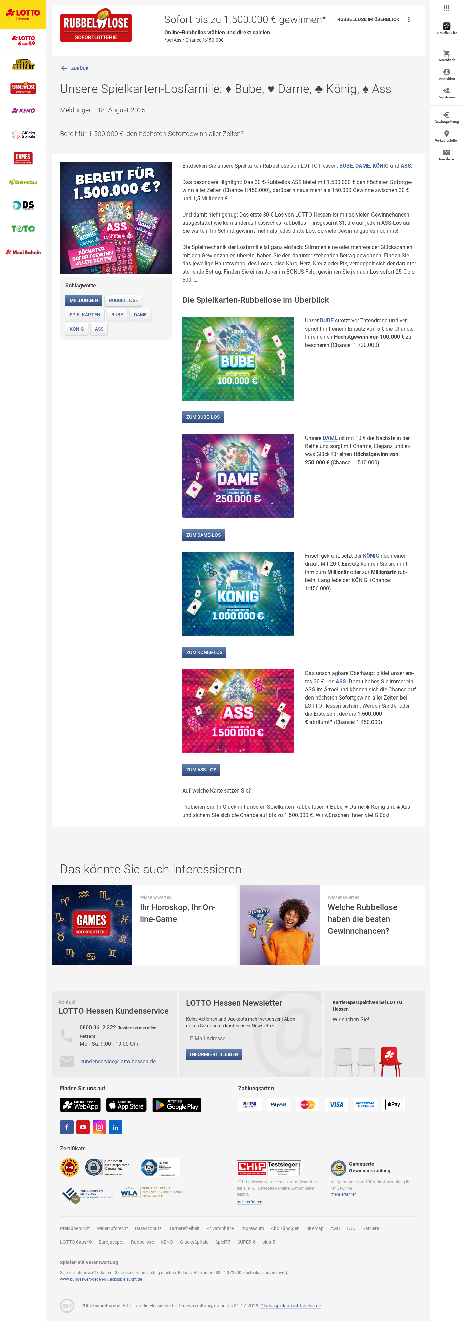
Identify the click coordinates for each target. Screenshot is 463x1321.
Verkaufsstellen (447, 140)
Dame (140, 314)
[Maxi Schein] (23, 252)
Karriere (370, 1228)
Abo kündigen (285, 1228)
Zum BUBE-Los (203, 417)
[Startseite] (23, 14)
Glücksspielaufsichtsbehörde (290, 1305)
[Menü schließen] (446, 8)
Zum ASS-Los (201, 770)
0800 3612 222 (98, 1027)
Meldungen (83, 300)
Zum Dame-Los (203, 535)
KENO (167, 1242)
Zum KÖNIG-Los (204, 652)
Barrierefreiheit (184, 1228)
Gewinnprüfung (447, 122)
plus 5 (268, 1242)
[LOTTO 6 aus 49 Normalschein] (23, 40)
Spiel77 (222, 1242)
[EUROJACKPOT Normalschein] (23, 64)
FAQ (351, 1228)
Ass (99, 329)
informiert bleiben (214, 1054)
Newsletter (447, 159)
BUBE (346, 166)
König (76, 329)
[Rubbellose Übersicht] (23, 87)
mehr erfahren (249, 1201)
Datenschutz (148, 1228)
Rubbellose (123, 300)
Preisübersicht (75, 1228)
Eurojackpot (111, 1242)
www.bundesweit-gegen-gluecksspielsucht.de (101, 1279)
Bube (117, 314)
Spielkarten (84, 314)
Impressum (252, 1228)
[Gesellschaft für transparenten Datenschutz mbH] (109, 1167)
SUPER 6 (246, 1242)
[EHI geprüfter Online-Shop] (69, 1167)
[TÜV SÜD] (160, 1167)
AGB (335, 1228)
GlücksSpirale (194, 1242)
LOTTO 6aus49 (76, 1242)
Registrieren (447, 97)
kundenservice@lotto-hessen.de (118, 1061)
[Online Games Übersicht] (23, 158)
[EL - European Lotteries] (87, 1195)
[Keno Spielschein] (23, 111)
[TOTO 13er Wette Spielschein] (23, 229)
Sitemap (315, 1228)
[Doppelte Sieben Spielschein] (23, 205)
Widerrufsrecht (112, 1228)
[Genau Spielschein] (23, 181)
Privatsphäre (220, 1228)
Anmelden (447, 78)
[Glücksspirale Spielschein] (23, 135)
